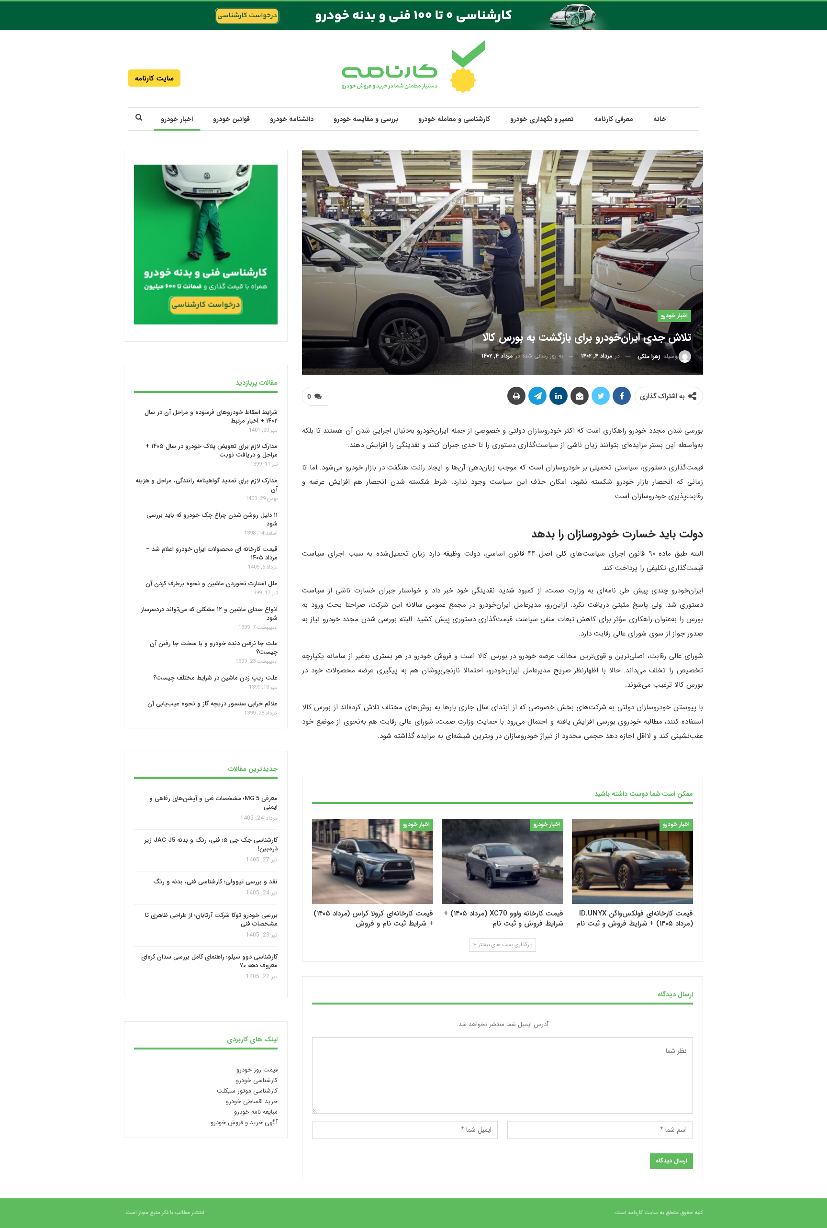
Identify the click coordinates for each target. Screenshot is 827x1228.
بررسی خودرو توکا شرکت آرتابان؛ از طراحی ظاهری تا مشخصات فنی (211, 919)
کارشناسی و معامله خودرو (454, 119)
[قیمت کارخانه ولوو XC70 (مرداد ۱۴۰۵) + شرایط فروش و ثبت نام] (502, 861)
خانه (659, 119)
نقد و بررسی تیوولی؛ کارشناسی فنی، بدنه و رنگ (215, 882)
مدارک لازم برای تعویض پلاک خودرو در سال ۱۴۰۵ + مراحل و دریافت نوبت (211, 450)
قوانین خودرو (231, 119)
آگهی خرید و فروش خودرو (244, 1122)
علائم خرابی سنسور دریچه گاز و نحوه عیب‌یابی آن (212, 704)
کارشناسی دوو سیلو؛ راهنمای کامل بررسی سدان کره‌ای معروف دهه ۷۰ (209, 961)
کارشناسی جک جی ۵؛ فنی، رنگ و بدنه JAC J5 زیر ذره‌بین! (211, 844)
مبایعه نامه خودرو (256, 1112)
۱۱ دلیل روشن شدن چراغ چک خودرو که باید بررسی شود (212, 519)
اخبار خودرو (177, 119)
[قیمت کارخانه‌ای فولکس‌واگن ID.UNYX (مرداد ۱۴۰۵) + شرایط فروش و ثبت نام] (632, 861)
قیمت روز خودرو (257, 1070)
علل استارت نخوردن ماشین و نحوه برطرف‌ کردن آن (211, 584)
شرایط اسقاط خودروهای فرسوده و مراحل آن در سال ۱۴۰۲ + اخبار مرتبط (211, 416)
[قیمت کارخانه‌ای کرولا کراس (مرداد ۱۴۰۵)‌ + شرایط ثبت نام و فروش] (372, 861)
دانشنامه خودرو (291, 119)
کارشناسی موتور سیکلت (247, 1091)
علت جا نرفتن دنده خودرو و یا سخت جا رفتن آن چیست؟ (214, 647)
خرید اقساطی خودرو (252, 1101)
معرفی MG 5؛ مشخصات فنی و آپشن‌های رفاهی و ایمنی (213, 802)
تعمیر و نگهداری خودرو (542, 119)
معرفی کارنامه (613, 119)
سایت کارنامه (154, 78)
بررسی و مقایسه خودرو (366, 119)
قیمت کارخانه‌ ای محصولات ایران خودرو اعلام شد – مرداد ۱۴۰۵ (212, 553)
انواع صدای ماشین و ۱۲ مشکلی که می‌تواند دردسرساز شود (209, 613)
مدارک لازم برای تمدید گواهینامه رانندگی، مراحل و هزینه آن (206, 485)
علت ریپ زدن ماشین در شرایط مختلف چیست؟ (215, 678)
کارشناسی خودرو (257, 1080)
